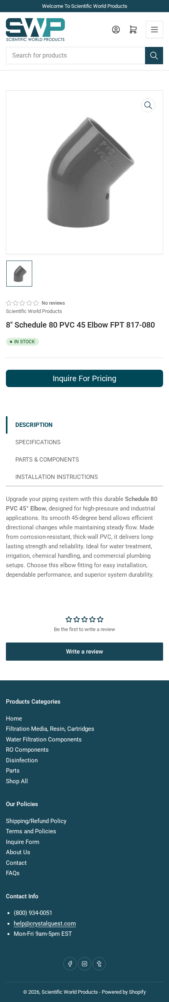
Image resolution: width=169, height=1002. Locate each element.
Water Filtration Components (44, 739)
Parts (13, 770)
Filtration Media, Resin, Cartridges (50, 728)
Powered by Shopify (124, 992)
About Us (18, 852)
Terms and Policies (31, 831)
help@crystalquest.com (45, 923)
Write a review (84, 651)
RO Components (27, 749)
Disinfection (22, 760)
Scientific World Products (34, 311)
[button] (23, 303)
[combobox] (84, 55)
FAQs (13, 873)
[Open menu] (154, 29)
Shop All (17, 781)
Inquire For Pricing (84, 378)
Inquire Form (22, 842)
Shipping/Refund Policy (36, 821)
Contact (16, 862)
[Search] (154, 55)
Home (14, 718)
